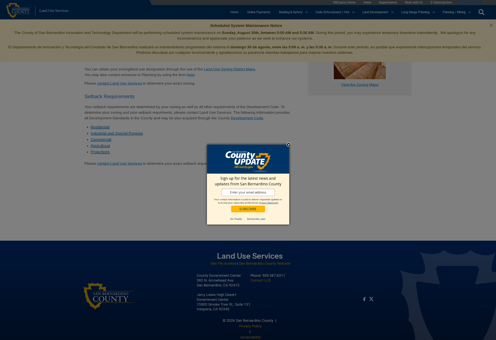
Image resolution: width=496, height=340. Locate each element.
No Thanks (236, 219)
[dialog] (248, 185)
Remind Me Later (256, 219)
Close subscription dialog (289, 145)
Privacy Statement (268, 202)
